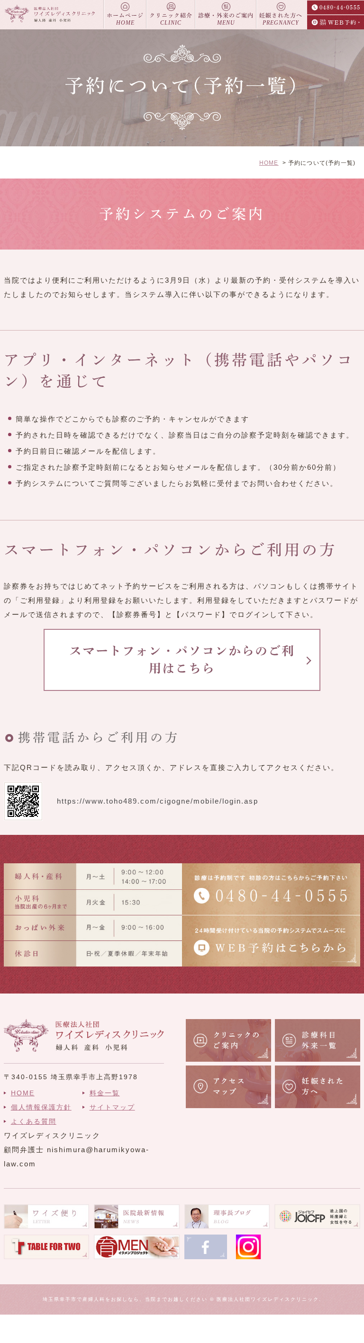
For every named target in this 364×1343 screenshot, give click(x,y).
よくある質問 (33, 1121)
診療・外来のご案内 (226, 19)
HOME (269, 163)
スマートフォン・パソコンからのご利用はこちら (182, 659)
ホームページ (125, 19)
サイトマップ (112, 1107)
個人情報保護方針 (41, 1107)
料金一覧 (105, 1093)
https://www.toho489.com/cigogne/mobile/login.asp (157, 801)
